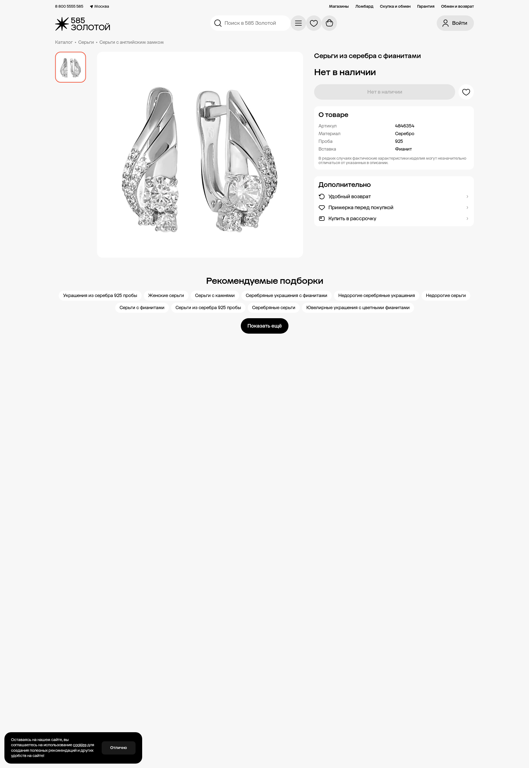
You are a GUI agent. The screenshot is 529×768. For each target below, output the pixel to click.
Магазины (339, 6)
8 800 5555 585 (69, 6)
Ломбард (364, 6)
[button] (394, 115)
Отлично (118, 747)
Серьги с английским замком (131, 42)
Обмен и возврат (457, 6)
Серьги (86, 42)
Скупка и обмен (395, 6)
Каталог (64, 42)
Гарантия (425, 6)
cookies (80, 745)
